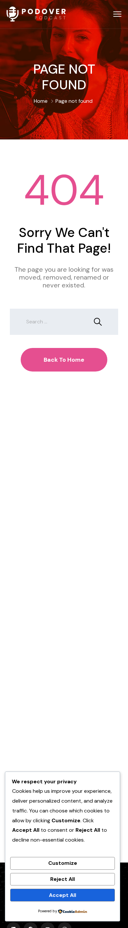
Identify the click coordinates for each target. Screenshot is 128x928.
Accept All (62, 895)
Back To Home (64, 360)
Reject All (62, 879)
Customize (62, 863)
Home (41, 101)
